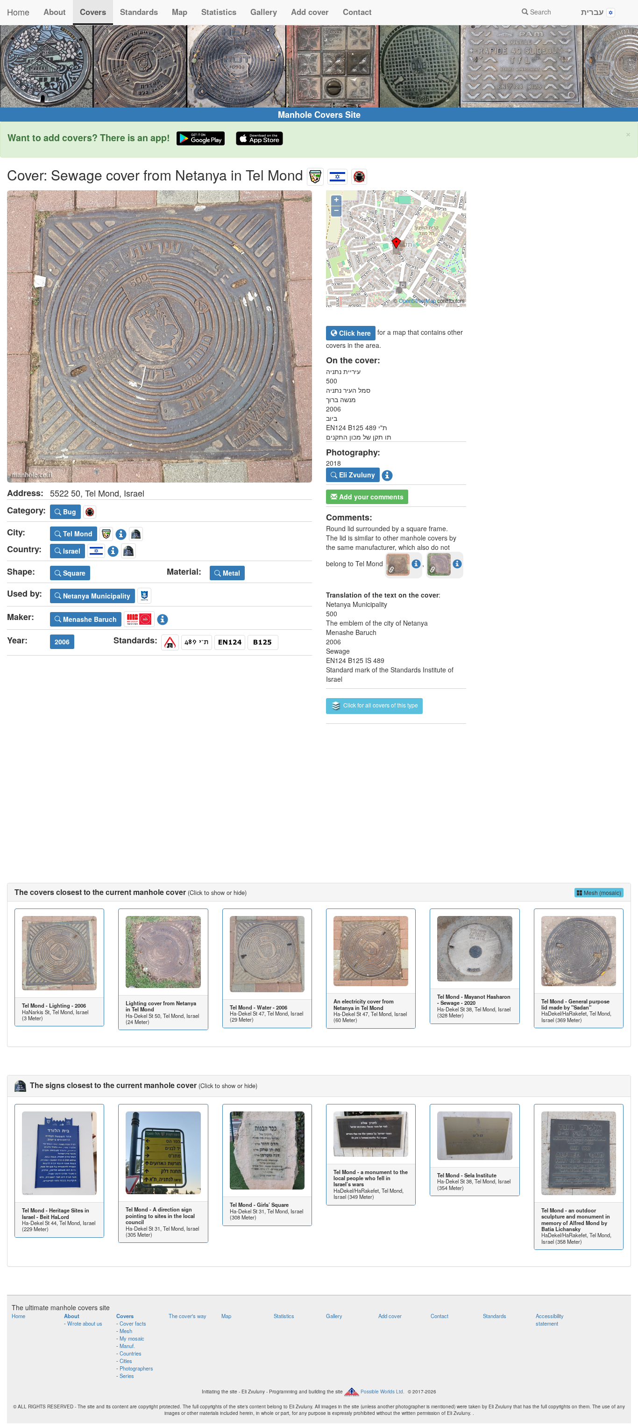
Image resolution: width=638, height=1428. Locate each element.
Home (18, 12)
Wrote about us (84, 1323)
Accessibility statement (550, 1319)
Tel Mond (76, 533)
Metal (230, 572)
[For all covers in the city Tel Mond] (315, 175)
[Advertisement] (319, 793)
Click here (354, 333)
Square (73, 572)
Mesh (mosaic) (601, 892)
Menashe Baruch (89, 619)
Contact (357, 11)
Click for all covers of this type (380, 705)
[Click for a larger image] (159, 336)
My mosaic (132, 1338)
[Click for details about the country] (113, 549)
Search (539, 11)
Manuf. (127, 1345)
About (54, 11)
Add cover (310, 11)
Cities (126, 1360)
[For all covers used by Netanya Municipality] (144, 594)
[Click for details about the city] (121, 532)
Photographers (136, 1368)
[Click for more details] (59, 953)
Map (179, 11)
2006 (62, 641)
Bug (68, 511)
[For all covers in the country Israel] (337, 175)
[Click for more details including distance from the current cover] (416, 563)
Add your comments (370, 496)
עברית (593, 11)
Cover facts (133, 1323)
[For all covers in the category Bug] (359, 175)
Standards (139, 11)
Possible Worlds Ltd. (382, 1391)
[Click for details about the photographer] (387, 474)
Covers (93, 11)
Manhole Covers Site (319, 114)
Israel (70, 550)
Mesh (126, 1330)
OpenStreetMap (417, 300)
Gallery (263, 11)
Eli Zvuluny (356, 474)
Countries (131, 1353)
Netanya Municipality (95, 595)
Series (127, 1375)
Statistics (218, 11)
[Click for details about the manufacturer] (162, 618)
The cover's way (187, 1316)
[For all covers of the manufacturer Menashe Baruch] (139, 618)
